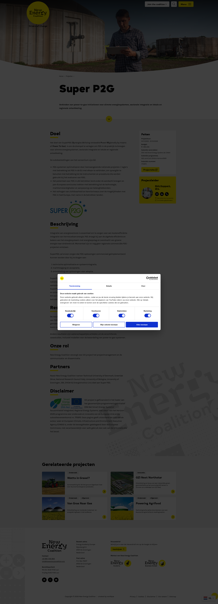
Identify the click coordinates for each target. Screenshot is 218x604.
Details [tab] (109, 286)
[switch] (96, 315)
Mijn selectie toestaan (109, 325)
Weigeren (76, 325)
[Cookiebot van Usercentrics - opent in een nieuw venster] (148, 278)
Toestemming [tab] (74, 286)
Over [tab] (143, 286)
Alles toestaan (142, 325)
